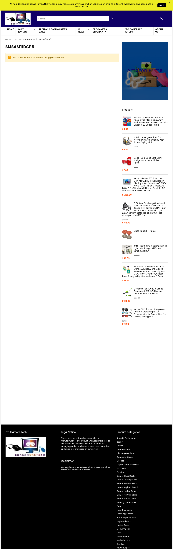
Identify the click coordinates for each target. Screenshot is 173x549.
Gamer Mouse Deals (126, 498)
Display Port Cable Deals (128, 464)
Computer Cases (125, 457)
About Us (159, 30)
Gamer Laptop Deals (126, 491)
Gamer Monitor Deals (127, 495)
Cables (120, 445)
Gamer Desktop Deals (127, 479)
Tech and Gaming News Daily (53, 30)
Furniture (121, 472)
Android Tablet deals (126, 438)
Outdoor (121, 544)
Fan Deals (121, 468)
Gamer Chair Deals (126, 476)
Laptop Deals (123, 525)
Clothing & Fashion (125, 453)
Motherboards (123, 540)
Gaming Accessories (126, 502)
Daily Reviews (22, 30)
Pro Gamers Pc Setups (133, 30)
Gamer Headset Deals (127, 483)
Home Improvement (126, 517)
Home (10, 29)
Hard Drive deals (124, 510)
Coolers (120, 460)
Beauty (120, 442)
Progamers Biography (100, 30)
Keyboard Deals (124, 521)
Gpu (119, 506)
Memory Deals (123, 529)
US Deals (80, 30)
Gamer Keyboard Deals (128, 487)
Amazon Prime (145, 70)
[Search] (112, 18)
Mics (119, 532)
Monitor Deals (123, 536)
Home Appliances (125, 513)
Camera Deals (123, 449)
